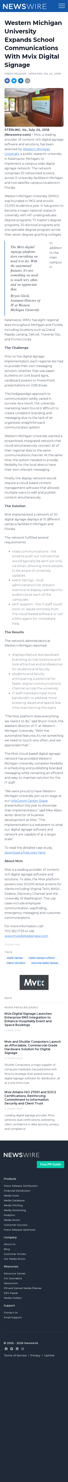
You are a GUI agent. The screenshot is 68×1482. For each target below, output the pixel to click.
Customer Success (16, 1224)
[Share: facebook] (7, 81)
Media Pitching (13, 1205)
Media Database (14, 1200)
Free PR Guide (50, 1164)
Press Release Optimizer (20, 1229)
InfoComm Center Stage (29, 801)
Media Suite (11, 1195)
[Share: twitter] (14, 81)
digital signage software (42, 958)
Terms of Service (15, 1355)
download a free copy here (25, 852)
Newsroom (11, 1283)
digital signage (15, 958)
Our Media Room (14, 1258)
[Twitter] (11, 1348)
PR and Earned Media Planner (23, 1288)
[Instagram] (22, 1348)
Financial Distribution (17, 1190)
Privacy (35, 1355)
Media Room (12, 1219)
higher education (16, 963)
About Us (9, 1244)
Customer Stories (15, 1253)
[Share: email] (27, 81)
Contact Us (11, 1312)
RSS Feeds (11, 1292)
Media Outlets (13, 1297)
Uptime (49, 1355)
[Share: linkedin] (21, 81)
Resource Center (15, 1273)
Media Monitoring (15, 1210)
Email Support (13, 1317)
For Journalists (13, 1278)
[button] (62, 6)
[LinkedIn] (17, 1348)
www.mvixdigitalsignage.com (26, 936)
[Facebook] (6, 1348)
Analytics (9, 1215)
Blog (7, 1249)
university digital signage (44, 963)
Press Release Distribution (21, 1185)
